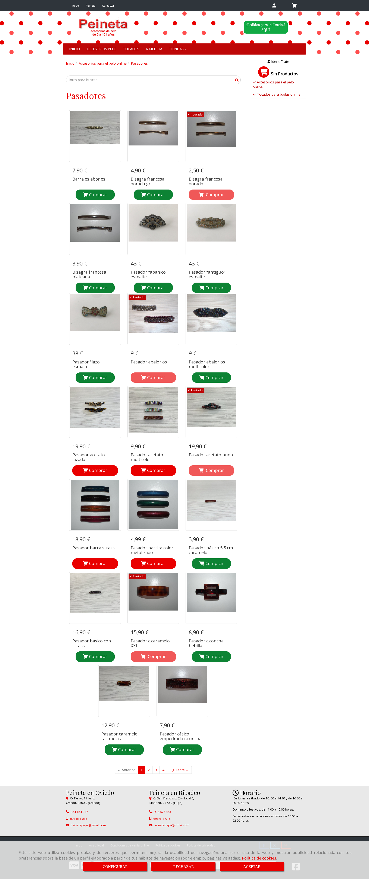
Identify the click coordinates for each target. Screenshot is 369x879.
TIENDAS (176, 49)
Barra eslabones (88, 179)
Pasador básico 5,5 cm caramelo (211, 550)
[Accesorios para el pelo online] (254, 82)
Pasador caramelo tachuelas (119, 736)
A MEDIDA (154, 49)
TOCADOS (131, 49)
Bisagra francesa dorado (206, 181)
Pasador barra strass (93, 548)
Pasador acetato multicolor (147, 457)
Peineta (90, 5)
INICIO (74, 49)
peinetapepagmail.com (88, 825)
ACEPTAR (252, 866)
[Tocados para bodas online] (254, 94)
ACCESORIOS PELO (101, 49)
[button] (274, 6)
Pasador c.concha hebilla (206, 643)
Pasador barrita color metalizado (152, 550)
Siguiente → (179, 770)
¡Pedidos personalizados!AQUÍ (265, 27)
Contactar (108, 5)
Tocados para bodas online (278, 94)
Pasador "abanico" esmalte (149, 274)
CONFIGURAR (115, 866)
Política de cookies (259, 858)
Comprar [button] (97, 470)
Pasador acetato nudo (211, 455)
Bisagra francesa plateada (89, 274)
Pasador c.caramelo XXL (150, 643)
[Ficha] (95, 136)
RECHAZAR (183, 866)
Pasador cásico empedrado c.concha (181, 736)
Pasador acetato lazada (88, 457)
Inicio (75, 5)
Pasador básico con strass (91, 643)
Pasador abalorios (149, 362)
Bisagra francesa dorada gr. (147, 181)
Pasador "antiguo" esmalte (207, 274)
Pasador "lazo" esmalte (86, 364)
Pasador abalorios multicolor (207, 364)
